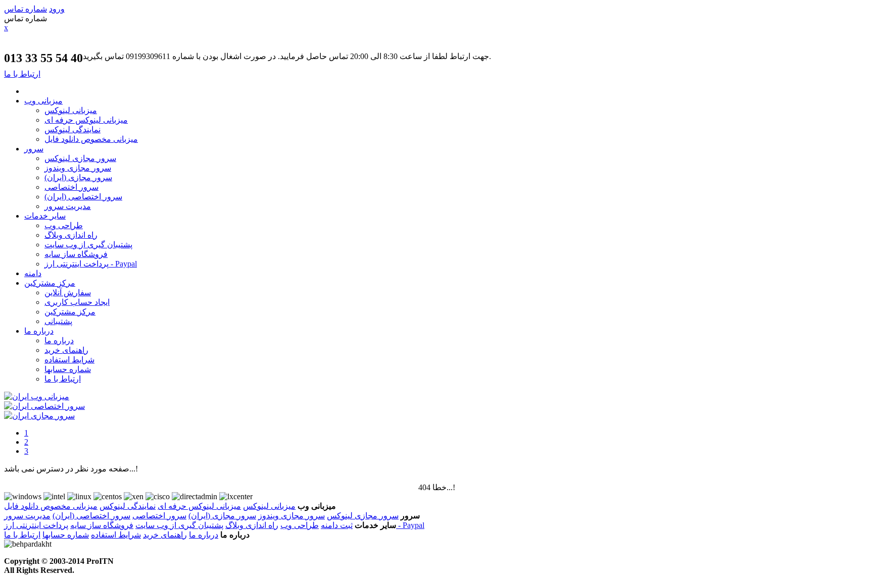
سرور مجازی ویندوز (77, 168)
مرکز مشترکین (49, 283)
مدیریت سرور (67, 206)
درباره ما (39, 331)
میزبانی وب (43, 100)
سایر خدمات (45, 215)
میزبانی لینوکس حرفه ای (86, 120)
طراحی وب (63, 225)
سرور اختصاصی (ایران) (83, 196)
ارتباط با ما (62, 379)
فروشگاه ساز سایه (76, 254)
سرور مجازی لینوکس (80, 158)
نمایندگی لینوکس (72, 129)
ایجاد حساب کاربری (77, 302)
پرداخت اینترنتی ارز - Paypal (90, 263)
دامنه (32, 273)
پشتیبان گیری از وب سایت (88, 244)
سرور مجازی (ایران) (78, 177)
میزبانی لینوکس (70, 110)
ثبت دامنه (337, 525)
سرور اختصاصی (71, 187)
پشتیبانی (58, 321)
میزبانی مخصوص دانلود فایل (91, 139)
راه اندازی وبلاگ (71, 235)
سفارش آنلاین (67, 292)
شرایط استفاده (69, 359)
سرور (33, 148)
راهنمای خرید (66, 350)
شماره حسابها (67, 369)
